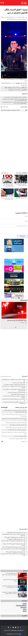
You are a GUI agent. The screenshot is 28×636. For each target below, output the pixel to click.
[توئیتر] (10, 627)
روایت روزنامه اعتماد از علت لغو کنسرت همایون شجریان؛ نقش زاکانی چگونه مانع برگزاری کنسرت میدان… (14, 99)
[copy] (26, 110)
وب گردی (25, 571)
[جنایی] (14, 289)
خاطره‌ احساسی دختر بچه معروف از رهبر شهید (16, 320)
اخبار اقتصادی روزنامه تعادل (21, 605)
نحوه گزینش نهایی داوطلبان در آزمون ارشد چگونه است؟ (14, 384)
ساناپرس (24, 609)
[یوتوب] (12, 627)
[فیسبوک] (4, 107)
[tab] (15, 327)
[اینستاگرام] (17, 627)
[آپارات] (8, 627)
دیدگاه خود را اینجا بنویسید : (21, 226)
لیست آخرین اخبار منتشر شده (6, 376)
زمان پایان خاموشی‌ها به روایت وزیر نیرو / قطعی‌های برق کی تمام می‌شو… (13, 534)
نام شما (26, 216)
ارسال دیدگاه (22, 236)
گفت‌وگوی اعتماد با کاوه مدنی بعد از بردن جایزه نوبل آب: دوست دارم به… (13, 549)
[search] (1, 2)
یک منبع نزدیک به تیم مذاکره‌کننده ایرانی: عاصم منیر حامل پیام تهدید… (13, 554)
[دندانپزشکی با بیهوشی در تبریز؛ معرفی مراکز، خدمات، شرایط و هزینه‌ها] (22, 594)
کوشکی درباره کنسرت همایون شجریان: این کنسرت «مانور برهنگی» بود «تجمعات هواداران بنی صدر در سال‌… (14, 103)
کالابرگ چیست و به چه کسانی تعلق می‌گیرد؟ (10, 580)
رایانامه (26, 221)
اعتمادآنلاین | (24, 85)
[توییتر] (7, 107)
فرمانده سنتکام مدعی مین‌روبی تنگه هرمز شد (16, 392)
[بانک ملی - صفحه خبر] (14, 242)
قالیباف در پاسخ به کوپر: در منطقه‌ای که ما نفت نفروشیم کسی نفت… (13, 380)
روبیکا (19, 89)
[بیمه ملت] (14, 249)
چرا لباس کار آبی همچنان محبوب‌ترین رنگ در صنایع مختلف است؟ (9, 586)
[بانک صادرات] (14, 262)
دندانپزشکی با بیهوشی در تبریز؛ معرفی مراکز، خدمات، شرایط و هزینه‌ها (10, 592)
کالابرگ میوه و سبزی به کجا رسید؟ (18, 382)
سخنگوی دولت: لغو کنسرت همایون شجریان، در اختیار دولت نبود (15, 97)
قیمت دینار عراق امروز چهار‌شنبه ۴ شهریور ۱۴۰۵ (16, 539)
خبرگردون (24, 603)
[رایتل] (14, 268)
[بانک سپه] (14, 275)
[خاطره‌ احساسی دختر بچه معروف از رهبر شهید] (14, 310)
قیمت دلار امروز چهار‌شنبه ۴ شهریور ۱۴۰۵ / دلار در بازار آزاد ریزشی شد (14, 544)
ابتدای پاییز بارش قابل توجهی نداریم (18, 394)
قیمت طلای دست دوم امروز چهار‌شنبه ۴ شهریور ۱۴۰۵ (15, 537)
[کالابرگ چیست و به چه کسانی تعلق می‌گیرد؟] (22, 582)
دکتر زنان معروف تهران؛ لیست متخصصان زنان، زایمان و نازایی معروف (9, 574)
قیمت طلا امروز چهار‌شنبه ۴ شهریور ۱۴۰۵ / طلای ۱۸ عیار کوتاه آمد (13, 541)
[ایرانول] (14, 282)
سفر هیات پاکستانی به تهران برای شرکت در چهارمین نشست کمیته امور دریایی (13, 390)
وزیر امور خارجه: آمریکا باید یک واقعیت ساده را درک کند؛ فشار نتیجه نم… (13, 387)
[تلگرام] (2, 107)
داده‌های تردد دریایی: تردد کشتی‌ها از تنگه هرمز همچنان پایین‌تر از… (14, 396)
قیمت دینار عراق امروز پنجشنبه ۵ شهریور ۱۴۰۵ (16, 532)
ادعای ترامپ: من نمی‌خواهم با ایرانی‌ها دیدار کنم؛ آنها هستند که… (13, 399)
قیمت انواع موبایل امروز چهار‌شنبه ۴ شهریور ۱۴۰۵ (15, 552)
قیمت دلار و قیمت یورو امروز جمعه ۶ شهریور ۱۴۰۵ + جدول (13, 547)
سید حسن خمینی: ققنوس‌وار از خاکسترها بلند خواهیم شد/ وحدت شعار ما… (14, 402)
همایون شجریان (24, 107)
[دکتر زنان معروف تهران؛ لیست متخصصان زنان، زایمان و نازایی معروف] (22, 576)
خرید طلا (24, 611)
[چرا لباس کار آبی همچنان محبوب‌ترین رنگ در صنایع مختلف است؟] (22, 588)
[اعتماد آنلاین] (24, 3)
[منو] (3, 2)
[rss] (20, 627)
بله (14, 89)
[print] (16, 83)
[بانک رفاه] (14, 296)
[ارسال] (18, 83)
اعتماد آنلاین (9, 630)
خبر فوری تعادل (23, 607)
